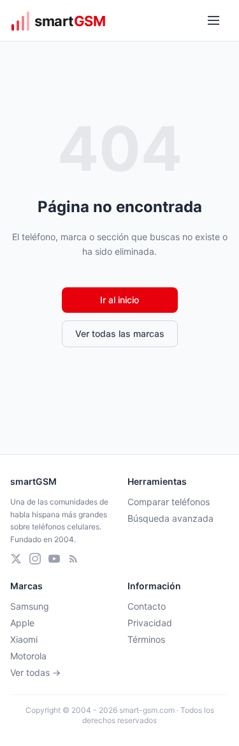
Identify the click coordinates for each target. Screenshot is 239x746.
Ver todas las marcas (119, 333)
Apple (22, 622)
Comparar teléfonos (168, 501)
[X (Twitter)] (16, 558)
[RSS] (73, 558)
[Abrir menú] (213, 20)
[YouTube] (54, 558)
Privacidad (149, 622)
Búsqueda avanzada (170, 518)
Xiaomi (24, 639)
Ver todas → (35, 672)
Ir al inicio (119, 299)
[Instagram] (35, 558)
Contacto (146, 606)
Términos (146, 639)
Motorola (28, 655)
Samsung (29, 606)
